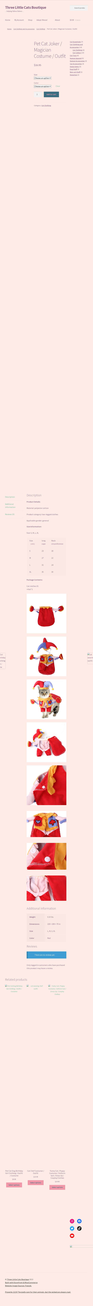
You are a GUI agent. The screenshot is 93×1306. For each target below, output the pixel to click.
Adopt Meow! (42, 20)
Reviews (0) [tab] (9, 514)
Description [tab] (10, 497)
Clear (58, 86)
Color (36, 83)
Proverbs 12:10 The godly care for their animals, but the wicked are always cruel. (38, 1292)
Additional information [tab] (10, 505)
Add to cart (51, 94)
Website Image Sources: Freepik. (18, 1285)
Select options (14, 1185)
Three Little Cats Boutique (25, 7)
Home (7, 20)
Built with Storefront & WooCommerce (21, 1282)
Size (35, 74)
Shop (30, 20)
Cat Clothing (40, 29)
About (57, 20)
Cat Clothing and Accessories (24, 29)
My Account (19, 20)
